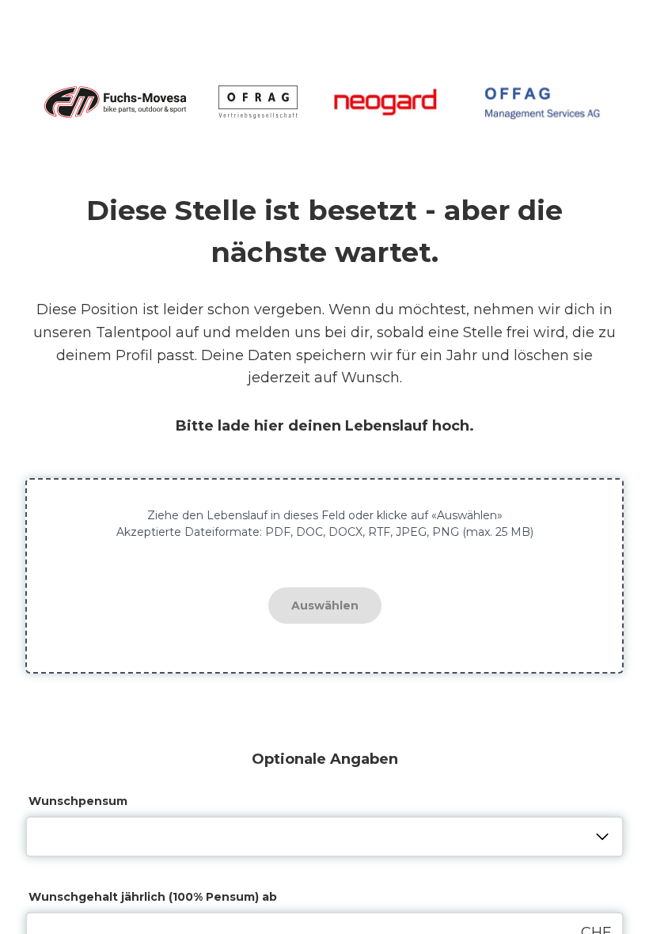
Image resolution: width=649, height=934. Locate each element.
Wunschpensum (77, 801)
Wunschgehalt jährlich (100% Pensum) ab (152, 897)
